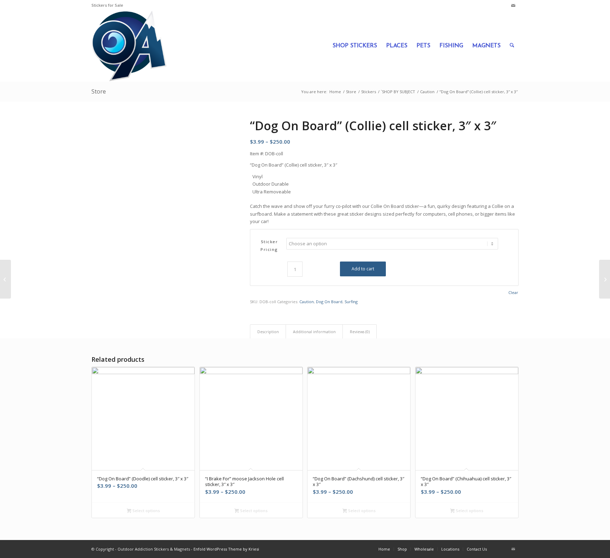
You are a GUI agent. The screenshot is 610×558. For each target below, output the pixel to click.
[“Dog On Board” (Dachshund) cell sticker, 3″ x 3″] (604, 279)
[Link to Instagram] (502, 5)
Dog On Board (329, 301)
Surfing (351, 301)
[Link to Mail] (513, 5)
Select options (145, 510)
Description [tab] (268, 331)
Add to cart (363, 269)
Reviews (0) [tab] (360, 331)
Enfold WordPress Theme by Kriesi (226, 549)
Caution (306, 301)
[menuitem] (355, 46)
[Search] (512, 46)
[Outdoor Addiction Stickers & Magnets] (129, 46)
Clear (513, 292)
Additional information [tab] (314, 331)
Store (98, 91)
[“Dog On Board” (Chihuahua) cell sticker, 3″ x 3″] (5, 279)
